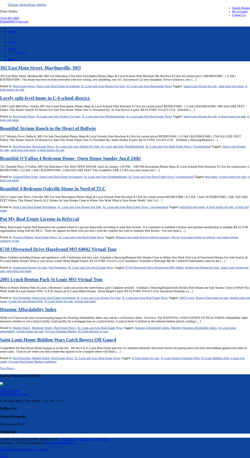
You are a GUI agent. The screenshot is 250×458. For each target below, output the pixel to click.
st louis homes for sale (232, 116)
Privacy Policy (39, 449)
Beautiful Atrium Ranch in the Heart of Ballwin (48, 128)
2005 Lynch (186, 297)
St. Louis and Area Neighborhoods (103, 116)
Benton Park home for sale (212, 297)
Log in (4, 456)
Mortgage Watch (42, 328)
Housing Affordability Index (28, 309)
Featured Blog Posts (25, 176)
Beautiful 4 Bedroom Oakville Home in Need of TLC (53, 188)
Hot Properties (22, 146)
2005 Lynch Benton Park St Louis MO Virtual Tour (51, 279)
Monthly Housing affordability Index (194, 328)
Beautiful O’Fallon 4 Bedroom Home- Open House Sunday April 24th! (70, 158)
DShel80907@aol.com (14, 21)
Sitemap (85, 439)
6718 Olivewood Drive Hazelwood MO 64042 (154, 267)
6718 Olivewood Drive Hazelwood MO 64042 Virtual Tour (58, 249)
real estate (211, 176)
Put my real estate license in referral (193, 237)
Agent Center (69, 439)
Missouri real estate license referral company (143, 237)
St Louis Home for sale (58, 301)
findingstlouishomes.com (60, 443)
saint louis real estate (231, 86)
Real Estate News (24, 86)
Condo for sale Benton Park (25, 301)
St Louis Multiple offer (215, 358)
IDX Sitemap (100, 439)
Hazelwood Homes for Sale (30, 267)
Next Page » (7, 368)
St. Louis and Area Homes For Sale (103, 86)
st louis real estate (85, 301)
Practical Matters (23, 237)
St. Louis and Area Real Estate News (149, 86)
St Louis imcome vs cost (93, 331)
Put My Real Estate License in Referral (39, 218)
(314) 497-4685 (9, 18)
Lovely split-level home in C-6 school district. (45, 98)
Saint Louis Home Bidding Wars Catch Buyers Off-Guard (58, 339)
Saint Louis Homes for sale (200, 86)
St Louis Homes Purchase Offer (180, 358)
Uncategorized (202, 146)
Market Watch (21, 328)
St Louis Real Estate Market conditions (32, 361)
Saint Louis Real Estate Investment (57, 86)
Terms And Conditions (14, 449)
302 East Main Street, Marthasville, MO (40, 67)
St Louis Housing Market (60, 331)
